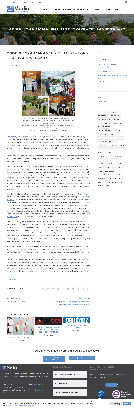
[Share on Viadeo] (83, 289)
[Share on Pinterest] (53, 289)
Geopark (120, 138)
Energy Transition (104, 131)
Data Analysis (114, 116)
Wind (122, 182)
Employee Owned (104, 127)
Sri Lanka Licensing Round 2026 (106, 64)
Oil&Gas (110, 164)
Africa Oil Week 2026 (103, 68)
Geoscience (113, 142)
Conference (102, 116)
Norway (101, 164)
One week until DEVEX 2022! (77, 326)
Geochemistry (103, 134)
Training (101, 182)
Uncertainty (112, 182)
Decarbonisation (104, 123)
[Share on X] (43, 289)
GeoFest (114, 134)
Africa (100, 112)
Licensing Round (104, 156)
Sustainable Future (117, 178)
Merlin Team (102, 160)
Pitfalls (108, 167)
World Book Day (104, 186)
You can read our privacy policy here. (21, 406)
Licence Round (112, 153)
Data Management (104, 120)
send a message (36, 2)
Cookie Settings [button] (116, 404)
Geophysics (102, 142)
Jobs (122, 149)
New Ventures (115, 160)
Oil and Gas (120, 164)
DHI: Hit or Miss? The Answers (106, 82)
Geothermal (102, 145)
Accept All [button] (127, 404)
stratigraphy (115, 175)
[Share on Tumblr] (78, 289)
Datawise (117, 120)
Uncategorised (101, 101)
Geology (111, 138)
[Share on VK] (68, 289)
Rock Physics (102, 175)
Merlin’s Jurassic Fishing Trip (105, 72)
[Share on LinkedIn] (58, 289)
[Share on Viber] (63, 289)
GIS (99, 149)
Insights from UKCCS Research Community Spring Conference (48, 329)
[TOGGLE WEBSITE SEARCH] (126, 9)
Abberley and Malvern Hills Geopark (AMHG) (27, 137)
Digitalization (119, 123)
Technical (100, 97)
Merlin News (14, 279)
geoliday (101, 138)
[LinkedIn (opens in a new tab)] (126, 2)
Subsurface (102, 178)
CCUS (113, 112)
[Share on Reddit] (73, 289)
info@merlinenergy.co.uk (37, 390)
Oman (100, 167)
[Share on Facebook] (48, 289)
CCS (107, 112)
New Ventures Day (20, 338)
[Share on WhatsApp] (88, 289)
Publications (119, 167)
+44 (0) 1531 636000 (19, 2)
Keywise (100, 153)
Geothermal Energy (117, 145)
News (98, 93)
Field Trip (118, 131)
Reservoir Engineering (106, 171)
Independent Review (110, 149)
